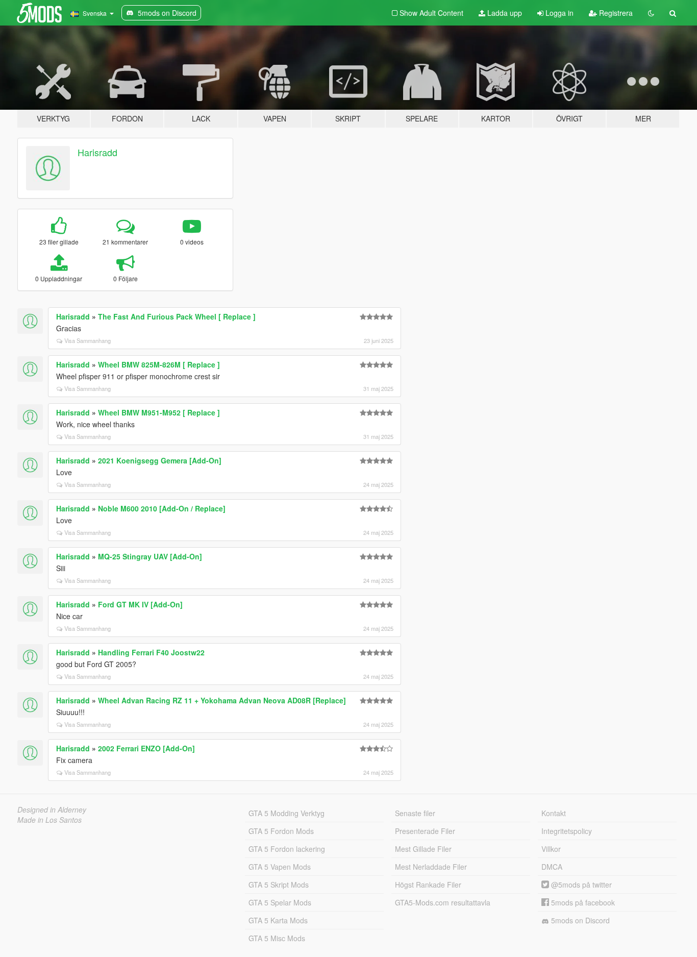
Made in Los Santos (49, 820)
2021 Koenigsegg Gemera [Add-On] (159, 460)
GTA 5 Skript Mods (278, 884)
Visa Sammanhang (87, 340)
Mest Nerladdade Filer (431, 867)
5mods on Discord (579, 920)
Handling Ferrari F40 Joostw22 (151, 652)
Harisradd (97, 152)
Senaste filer (415, 813)
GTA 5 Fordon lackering (286, 849)
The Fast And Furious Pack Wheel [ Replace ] (177, 316)
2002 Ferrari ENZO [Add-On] (146, 748)
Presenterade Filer (425, 831)
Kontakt (553, 813)
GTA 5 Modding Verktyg (286, 813)
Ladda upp (503, 13)
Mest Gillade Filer (423, 849)
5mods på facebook (582, 902)
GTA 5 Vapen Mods (279, 867)
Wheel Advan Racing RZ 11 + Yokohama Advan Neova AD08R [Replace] (222, 700)
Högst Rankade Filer (428, 884)
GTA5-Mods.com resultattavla (442, 902)
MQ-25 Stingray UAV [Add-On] (150, 556)
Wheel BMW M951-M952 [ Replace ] (159, 412)
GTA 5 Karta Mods (278, 920)
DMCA (551, 867)
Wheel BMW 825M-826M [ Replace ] (159, 364)
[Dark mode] (651, 13)
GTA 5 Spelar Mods (279, 902)
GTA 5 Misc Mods (276, 938)
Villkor (551, 849)
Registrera (615, 13)
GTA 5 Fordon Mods (281, 831)
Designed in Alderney (51, 809)
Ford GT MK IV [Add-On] (140, 604)
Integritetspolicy (566, 831)
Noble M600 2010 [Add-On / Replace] (162, 508)
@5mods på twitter (580, 884)
